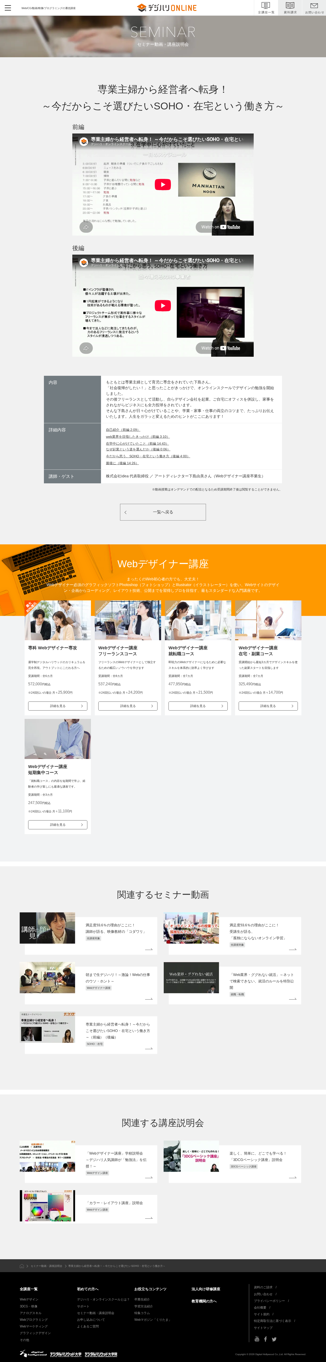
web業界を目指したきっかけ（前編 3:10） (138, 437)
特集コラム (142, 1313)
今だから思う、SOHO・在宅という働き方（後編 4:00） (148, 456)
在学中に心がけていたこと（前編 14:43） (137, 443)
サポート (83, 1306)
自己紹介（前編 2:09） (123, 430)
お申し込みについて (91, 1319)
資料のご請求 (263, 1287)
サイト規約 (261, 1314)
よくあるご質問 (88, 1326)
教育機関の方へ (204, 1301)
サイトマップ (263, 1328)
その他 (24, 1340)
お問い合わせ (263, 1294)
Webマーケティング (34, 1326)
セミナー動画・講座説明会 (46, 1265)
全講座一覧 (29, 1289)
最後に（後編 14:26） (122, 463)
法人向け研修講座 (206, 1289)
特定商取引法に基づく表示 (272, 1321)
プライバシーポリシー (269, 1301)
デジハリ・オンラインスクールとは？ (103, 1299)
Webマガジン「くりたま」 (153, 1319)
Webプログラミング (34, 1319)
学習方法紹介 (143, 1306)
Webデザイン (29, 1299)
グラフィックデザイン (35, 1333)
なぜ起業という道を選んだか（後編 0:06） (138, 449)
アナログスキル (31, 1313)
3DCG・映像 (28, 1306)
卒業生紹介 (142, 1299)
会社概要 (260, 1307)
